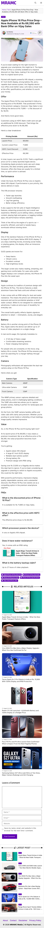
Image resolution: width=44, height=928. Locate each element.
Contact (13, 920)
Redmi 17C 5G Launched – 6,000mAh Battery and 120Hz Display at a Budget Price (20, 712)
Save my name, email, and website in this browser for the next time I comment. (20, 829)
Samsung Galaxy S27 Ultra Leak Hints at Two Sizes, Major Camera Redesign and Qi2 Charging (21, 774)
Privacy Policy (35, 920)
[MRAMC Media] (8, 3)
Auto (20, 863)
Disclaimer (23, 920)
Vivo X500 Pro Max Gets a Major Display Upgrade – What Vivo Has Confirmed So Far (21, 649)
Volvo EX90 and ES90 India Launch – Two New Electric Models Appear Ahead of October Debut (30, 868)
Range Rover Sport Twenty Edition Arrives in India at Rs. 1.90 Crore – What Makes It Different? (29, 909)
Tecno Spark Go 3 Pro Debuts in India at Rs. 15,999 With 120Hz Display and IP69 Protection (21, 680)
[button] (35, 3)
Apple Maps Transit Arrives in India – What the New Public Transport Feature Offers (27, 553)
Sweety (10, 32)
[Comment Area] (40, 33)
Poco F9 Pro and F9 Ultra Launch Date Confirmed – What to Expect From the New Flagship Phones (21, 743)
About (5, 920)
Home (4, 10)
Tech (9, 10)
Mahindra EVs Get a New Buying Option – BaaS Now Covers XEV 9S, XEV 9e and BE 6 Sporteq (29, 888)
